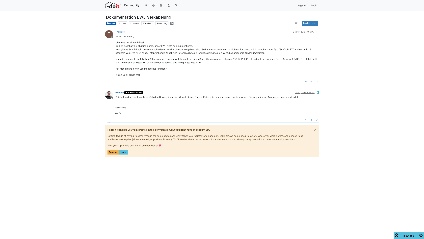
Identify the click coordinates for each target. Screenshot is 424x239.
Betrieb (112, 23)
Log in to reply (310, 23)
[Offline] (110, 94)
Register (113, 152)
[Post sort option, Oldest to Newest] (296, 23)
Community (131, 5)
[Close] (315, 129)
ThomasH (120, 32)
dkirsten (119, 92)
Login (123, 152)
